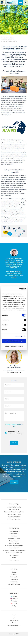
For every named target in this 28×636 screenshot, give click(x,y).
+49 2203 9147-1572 (15, 372)
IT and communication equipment (14, 545)
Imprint (14, 618)
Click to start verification (16, 433)
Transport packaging (14, 531)
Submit (14, 442)
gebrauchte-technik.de (14, 584)
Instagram (15, 598)
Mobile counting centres (14, 519)
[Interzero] (7, 2)
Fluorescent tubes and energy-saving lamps (14, 550)
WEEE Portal (14, 574)
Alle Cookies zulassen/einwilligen (14, 341)
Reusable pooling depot (14, 516)
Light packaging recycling (14, 507)
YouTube (15, 603)
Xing (15, 606)
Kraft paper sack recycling (14, 514)
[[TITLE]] (25, 2)
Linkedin (15, 596)
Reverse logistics (14, 555)
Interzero (3, 37)
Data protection (14, 620)
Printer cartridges (14, 541)
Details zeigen (19, 336)
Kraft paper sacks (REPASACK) (14, 553)
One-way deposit (14, 548)
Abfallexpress (14, 579)
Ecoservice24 (14, 577)
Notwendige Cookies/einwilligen (14, 346)
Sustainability (10, 37)
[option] (14, 473)
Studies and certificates (8, 39)
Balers (14, 557)
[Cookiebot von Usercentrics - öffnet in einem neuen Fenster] (19, 289)
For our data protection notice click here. (14, 425)
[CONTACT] (20, 2)
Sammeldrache (14, 581)
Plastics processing (14, 509)
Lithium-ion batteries (14, 543)
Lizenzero (14, 536)
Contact (14, 623)
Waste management (14, 560)
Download (14, 482)
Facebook (14, 601)
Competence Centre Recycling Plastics (14, 512)
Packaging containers (14, 538)
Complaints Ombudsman (14, 625)
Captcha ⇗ (20, 434)
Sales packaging (14, 533)
